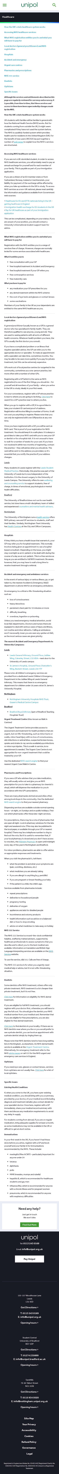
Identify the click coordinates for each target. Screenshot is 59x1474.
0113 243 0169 (31, 1243)
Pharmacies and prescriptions (17, 70)
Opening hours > (29, 1322)
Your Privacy (29, 1424)
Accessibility (29, 1430)
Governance (29, 1447)
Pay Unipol (29, 1259)
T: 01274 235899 (30, 1355)
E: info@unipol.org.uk (29, 1317)
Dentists (8, 81)
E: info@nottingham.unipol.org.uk (29, 1401)
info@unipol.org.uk (32, 1249)
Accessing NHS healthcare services (20, 32)
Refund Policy (29, 1441)
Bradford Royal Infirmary (20, 711)
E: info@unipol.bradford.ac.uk (29, 1359)
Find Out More (29, 1224)
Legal (29, 1453)
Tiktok (15, 1273)
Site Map (29, 1418)
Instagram (45, 1273)
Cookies (28, 1436)
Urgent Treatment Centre (37, 1047)
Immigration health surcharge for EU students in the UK (29, 207)
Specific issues (11, 91)
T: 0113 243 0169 (29, 1313)
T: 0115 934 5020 (29, 1397)
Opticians (8, 86)
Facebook (29, 1273)
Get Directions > (29, 1307)
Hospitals (8, 54)
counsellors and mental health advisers (36, 506)
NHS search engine (29, 761)
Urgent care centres (13, 65)
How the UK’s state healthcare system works (24, 27)
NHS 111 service (11, 75)
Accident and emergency (15, 59)
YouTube (37, 1273)
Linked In (22, 1273)
